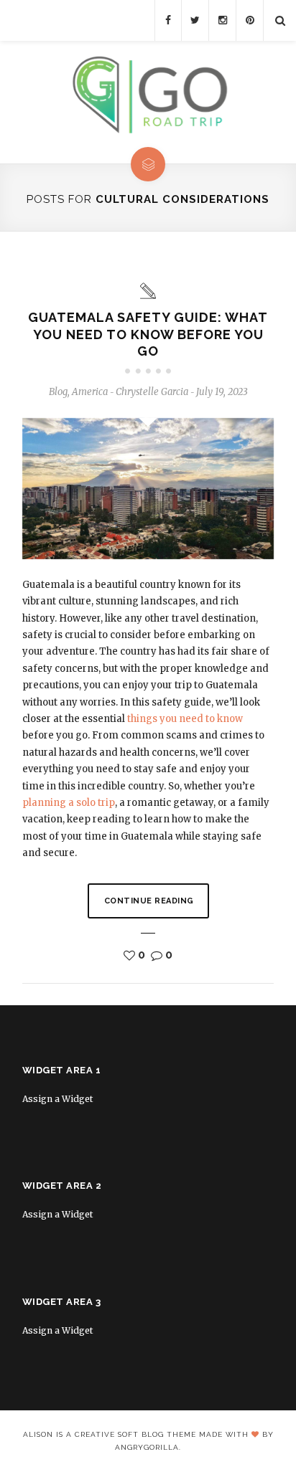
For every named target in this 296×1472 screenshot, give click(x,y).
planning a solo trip (68, 803)
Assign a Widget (57, 1098)
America (90, 392)
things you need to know (185, 719)
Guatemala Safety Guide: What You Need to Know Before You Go (148, 334)
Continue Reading (149, 901)
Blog (58, 392)
